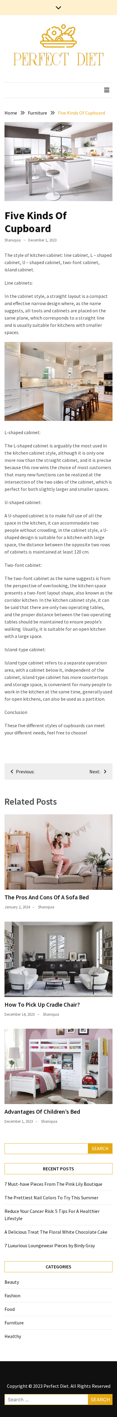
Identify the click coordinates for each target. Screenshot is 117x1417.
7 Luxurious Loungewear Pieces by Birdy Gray (49, 1245)
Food (9, 1309)
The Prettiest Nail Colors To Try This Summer (51, 1198)
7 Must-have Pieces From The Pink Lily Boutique (53, 1184)
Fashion (12, 1295)
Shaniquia (12, 240)
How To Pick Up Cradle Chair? (42, 1004)
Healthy (12, 1336)
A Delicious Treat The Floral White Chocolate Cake (55, 1232)
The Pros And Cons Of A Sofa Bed (46, 897)
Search (100, 1148)
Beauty (11, 1282)
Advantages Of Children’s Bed (42, 1111)
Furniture (14, 1323)
